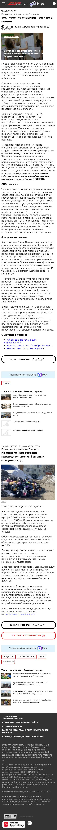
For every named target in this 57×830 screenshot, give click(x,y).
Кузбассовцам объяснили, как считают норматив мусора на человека (30, 684)
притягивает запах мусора (20, 614)
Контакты (8, 722)
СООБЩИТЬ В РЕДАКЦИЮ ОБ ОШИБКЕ (23, 736)
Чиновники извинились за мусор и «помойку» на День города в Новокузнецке (33, 692)
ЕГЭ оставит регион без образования (29, 345)
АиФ (3, 501)
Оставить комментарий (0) (28, 635)
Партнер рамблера (26, 816)
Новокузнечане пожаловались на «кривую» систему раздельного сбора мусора (32, 675)
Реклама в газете (12, 726)
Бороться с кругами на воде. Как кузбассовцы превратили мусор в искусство (33, 701)
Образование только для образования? (20, 341)
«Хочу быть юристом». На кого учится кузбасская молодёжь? (29, 396)
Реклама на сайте (27, 722)
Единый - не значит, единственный (28, 430)
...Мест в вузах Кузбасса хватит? (27, 422)
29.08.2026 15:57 (9, 446)
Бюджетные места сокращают (24, 348)
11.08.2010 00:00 (8, 11)
